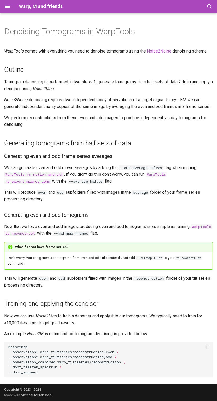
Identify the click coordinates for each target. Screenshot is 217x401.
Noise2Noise (159, 51)
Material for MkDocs (36, 395)
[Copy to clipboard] (207, 347)
